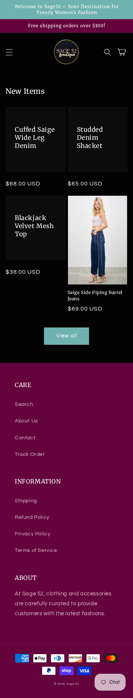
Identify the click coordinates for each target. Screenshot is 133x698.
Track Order (30, 454)
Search (24, 404)
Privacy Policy (32, 533)
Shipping (26, 500)
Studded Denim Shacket (90, 137)
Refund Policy (32, 517)
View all (66, 336)
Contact (25, 437)
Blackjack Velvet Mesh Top (34, 226)
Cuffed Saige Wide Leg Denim (35, 137)
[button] (9, 52)
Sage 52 (72, 683)
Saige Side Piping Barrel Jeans (95, 295)
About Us (26, 421)
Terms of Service (36, 550)
